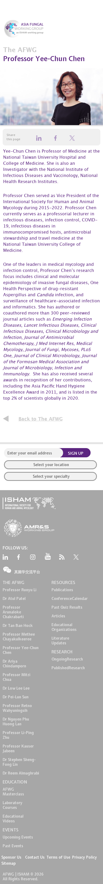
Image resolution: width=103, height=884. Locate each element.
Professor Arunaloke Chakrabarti (13, 612)
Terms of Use (58, 857)
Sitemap (8, 863)
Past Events (13, 846)
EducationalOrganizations (64, 627)
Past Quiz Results (67, 607)
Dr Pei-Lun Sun (16, 697)
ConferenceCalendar (70, 598)
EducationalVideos (13, 818)
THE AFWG (13, 582)
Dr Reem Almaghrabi (21, 773)
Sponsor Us (11, 857)
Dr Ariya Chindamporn (14, 663)
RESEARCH (62, 652)
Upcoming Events (18, 837)
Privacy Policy (84, 857)
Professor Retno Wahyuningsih (17, 708)
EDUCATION (15, 782)
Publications (62, 589)
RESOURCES (63, 582)
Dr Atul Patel (14, 598)
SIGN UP (75, 453)
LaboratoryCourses (12, 805)
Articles (58, 616)
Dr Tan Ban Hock (18, 625)
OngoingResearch (67, 659)
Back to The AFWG (40, 419)
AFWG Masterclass (13, 791)
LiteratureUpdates (60, 640)
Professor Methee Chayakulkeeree (19, 636)
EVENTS (10, 830)
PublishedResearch (68, 668)
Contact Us (35, 857)
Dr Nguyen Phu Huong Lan (16, 721)
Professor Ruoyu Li (19, 589)
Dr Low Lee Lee (16, 688)
